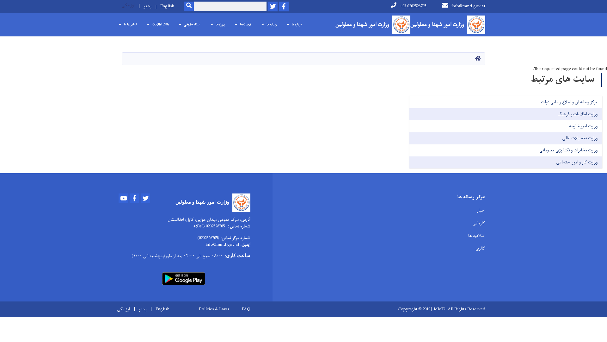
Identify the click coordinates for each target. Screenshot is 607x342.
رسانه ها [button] (272, 25)
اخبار (481, 210)
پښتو (147, 6)
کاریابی (479, 223)
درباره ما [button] (297, 25)
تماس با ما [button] (130, 25)
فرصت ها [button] (245, 25)
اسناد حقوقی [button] (192, 25)
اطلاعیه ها (476, 236)
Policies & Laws (214, 309)
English (167, 6)
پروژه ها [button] (220, 25)
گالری (480, 248)
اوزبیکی (128, 5)
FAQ (246, 309)
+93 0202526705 (413, 6)
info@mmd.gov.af (468, 6)
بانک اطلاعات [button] (160, 25)
